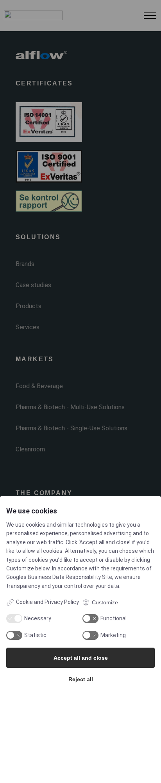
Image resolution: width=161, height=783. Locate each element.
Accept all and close (81, 658)
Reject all (80, 679)
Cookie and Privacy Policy (47, 602)
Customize (105, 602)
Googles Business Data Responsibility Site (59, 577)
